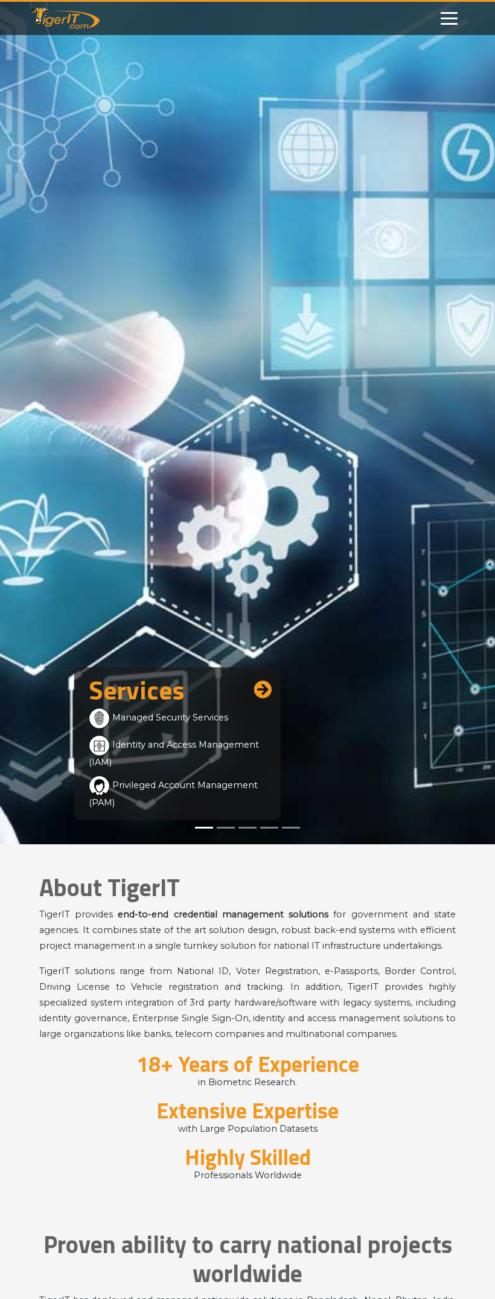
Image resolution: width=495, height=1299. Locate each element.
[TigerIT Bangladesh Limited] (80, 19)
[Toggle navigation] (449, 18)
